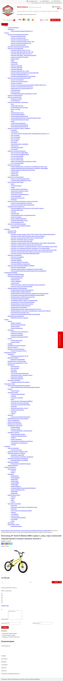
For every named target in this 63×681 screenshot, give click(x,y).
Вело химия (14, 370)
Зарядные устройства (16, 185)
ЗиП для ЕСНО (14, 149)
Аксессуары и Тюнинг (10, 384)
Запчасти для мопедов (16, 83)
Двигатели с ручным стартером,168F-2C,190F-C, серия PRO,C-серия (27, 238)
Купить (56, 582)
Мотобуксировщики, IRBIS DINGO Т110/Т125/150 (23, 170)
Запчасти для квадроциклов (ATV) (19, 81)
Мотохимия (14, 199)
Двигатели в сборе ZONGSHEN (18, 267)
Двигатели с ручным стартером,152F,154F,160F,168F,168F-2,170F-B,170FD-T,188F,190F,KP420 (33, 243)
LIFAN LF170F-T (14, 64)
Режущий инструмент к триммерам (19, 144)
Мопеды (10, 321)
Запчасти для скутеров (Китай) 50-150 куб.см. (22, 86)
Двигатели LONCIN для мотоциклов (19, 262)
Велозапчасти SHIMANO (17, 377)
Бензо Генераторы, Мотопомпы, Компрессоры (22, 457)
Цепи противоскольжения (17, 222)
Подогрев (13, 444)
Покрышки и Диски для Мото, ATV (16, 206)
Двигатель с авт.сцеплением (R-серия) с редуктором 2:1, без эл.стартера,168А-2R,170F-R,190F (34, 250)
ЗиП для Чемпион (15, 139)
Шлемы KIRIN (14, 491)
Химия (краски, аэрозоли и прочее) (19, 191)
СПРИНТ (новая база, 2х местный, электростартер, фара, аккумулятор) (28, 284)
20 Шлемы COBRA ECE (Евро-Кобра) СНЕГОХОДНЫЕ (23, 488)
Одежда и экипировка (10, 467)
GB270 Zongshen (15, 59)
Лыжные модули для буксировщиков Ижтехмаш (23, 302)
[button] (31, 551)
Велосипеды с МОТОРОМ (14, 380)
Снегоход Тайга (14, 175)
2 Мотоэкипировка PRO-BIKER (18, 517)
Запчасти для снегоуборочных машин (17, 224)
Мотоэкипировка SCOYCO (14, 495)
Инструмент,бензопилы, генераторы (16, 453)
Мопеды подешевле (16, 323)
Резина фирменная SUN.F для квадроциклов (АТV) (23, 215)
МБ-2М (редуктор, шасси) (17, 112)
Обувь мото (14, 509)
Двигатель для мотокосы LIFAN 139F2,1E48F (21, 241)
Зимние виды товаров (16, 526)
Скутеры (10, 338)
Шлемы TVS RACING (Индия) (18, 490)
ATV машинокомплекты (16, 278)
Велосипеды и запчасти (10, 352)
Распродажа (11, 29)
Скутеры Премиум (15, 342)
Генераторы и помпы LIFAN (17, 455)
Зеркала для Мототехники (14, 422)
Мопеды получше (15, 326)
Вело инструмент (15, 368)
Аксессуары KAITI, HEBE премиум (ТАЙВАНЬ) (22, 401)
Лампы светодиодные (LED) (17, 198)
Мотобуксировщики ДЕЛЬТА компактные (21, 291)
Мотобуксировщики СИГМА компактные (21, 305)
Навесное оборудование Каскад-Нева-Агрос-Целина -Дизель (26, 118)
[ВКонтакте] (2, 544)
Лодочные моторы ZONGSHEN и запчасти (21, 180)
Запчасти (7, 33)
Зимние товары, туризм (13, 524)
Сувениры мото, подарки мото (15, 425)
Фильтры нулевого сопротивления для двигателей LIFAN (24, 72)
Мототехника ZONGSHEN (17, 335)
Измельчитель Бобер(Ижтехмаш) (16, 274)
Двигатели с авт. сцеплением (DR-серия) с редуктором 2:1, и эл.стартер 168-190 (30, 248)
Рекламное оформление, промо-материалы (21, 430)
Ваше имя (35, 623)
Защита (13, 498)
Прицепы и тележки (13, 347)
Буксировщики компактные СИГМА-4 (20, 298)
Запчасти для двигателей (17, 79)
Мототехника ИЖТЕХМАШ (11, 272)
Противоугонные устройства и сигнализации (22, 441)
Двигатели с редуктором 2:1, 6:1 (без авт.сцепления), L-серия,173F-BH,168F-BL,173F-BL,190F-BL (34, 246)
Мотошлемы (11, 474)
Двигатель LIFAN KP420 (16, 69)
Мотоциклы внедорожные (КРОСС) (19, 337)
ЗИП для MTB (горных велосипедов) (20, 373)
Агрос (12, 104)
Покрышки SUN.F (15, 213)
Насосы (13, 187)
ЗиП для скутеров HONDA (17, 163)
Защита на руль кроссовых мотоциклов (20, 417)
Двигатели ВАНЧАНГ (16, 258)
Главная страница (5, 530)
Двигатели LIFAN (12, 232)
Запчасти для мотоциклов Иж (18, 36)
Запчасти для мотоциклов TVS (15, 95)
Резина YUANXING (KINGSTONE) (18, 218)
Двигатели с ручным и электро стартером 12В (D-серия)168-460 (26, 245)
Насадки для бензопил (13, 448)
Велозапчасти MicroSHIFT (17, 378)
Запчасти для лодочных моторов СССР (20, 178)
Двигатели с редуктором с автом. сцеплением (22, 239)
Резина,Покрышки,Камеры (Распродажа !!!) (22, 31)
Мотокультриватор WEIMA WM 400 (19, 125)
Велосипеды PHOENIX (13, 357)
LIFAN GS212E (14, 62)
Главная (3, 656)
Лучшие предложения (13, 27)
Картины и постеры (15, 429)
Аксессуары (14, 130)
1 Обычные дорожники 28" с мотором (20, 382)
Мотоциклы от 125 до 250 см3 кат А (19, 331)
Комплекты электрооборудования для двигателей (23, 76)
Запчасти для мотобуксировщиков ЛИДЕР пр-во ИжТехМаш (25, 314)
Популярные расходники (17, 147)
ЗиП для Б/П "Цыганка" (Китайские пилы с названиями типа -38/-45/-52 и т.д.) (30, 133)
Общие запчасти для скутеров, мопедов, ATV (22, 88)
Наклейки (13, 396)
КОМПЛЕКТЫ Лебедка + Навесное (19, 317)
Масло (12, 184)
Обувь (12, 500)
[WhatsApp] (9, 544)
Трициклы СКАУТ (15, 283)
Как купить (25, 11)
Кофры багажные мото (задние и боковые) (18, 418)
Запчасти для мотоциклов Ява (18, 45)
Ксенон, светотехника (16, 439)
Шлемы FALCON (15, 476)
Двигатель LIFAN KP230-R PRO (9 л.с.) (20, 74)
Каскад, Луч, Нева (15, 109)
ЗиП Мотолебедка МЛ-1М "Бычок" (19, 107)
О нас (40, 11)
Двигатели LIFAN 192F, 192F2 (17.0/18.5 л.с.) (21, 53)
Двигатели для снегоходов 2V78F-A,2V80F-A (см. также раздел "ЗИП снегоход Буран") (32, 251)
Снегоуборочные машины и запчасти (17, 345)
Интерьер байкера (15, 427)
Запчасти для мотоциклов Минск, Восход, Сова (22, 41)
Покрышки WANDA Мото (17, 210)
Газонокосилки (14, 132)
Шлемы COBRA (14, 484)
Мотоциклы (11, 330)
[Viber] (7, 544)
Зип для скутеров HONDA (17, 156)
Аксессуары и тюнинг (13, 392)
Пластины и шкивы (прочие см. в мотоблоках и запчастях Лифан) (27, 269)
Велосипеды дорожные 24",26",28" (19, 356)
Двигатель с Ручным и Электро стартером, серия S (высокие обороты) (28, 236)
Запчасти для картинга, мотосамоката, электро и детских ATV (23, 201)
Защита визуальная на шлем (18, 434)
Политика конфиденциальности (10, 673)
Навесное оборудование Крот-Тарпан (20, 119)
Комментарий (4, 619)
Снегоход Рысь (14, 173)
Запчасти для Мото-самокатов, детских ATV (21, 203)
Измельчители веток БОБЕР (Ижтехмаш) (21, 463)
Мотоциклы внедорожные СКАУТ (16, 276)
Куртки (12, 521)
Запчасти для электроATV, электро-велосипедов (22, 205)
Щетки (12, 399)
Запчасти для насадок (16, 450)
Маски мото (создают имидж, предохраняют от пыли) (24, 507)
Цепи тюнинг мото (15, 92)
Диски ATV (13, 211)
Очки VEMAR (14, 519)
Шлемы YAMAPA (15, 483)
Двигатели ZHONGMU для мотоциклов (20, 264)
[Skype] (11, 544)
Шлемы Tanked (14, 481)
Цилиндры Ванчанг (15, 90)
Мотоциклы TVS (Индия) (17, 333)
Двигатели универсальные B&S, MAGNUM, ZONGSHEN (21, 265)
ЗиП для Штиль (15, 140)
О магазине (4, 665)
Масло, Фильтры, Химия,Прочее (16, 182)
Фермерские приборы (13, 462)
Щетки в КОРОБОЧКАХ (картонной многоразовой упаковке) (25, 387)
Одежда (13, 472)
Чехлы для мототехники (13, 420)
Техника (6, 319)
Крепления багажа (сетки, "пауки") (19, 408)
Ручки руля (13, 411)
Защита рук (10, 415)
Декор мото (14, 406)
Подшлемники (14, 514)
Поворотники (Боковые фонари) (19, 436)
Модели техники (15, 390)
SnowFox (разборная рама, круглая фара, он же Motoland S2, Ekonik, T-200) (29, 166)
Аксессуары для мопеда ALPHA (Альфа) (20, 404)
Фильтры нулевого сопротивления (19, 189)
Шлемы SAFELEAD (15, 477)
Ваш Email (3, 623)
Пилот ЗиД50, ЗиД (15, 100)
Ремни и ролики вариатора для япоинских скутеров (23, 161)
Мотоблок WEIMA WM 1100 (17, 114)
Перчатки (13, 470)
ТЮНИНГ (13, 413)
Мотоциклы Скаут (15, 279)
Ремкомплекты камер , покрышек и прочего (21, 375)
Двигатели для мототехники (14, 255)
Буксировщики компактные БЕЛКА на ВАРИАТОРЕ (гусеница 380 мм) (27, 295)
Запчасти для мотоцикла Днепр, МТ (20, 39)
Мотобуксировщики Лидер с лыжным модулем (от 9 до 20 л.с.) (26, 309)
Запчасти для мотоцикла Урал (18, 38)
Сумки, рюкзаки (15, 516)
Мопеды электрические (17, 328)
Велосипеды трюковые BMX (18, 359)
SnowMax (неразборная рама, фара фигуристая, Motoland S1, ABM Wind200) (29, 168)
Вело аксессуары (15, 366)
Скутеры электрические (17, 340)
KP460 (12, 60)
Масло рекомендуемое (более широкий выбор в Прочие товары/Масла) (28, 271)
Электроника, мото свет (13, 432)
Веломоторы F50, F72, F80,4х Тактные (17, 361)
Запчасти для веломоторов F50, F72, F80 (17, 363)
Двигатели (7, 229)
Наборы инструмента (13, 465)
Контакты (56, 11)
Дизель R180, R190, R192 (17, 105)
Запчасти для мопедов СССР (14, 97)
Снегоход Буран (15, 172)
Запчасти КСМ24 (15, 227)
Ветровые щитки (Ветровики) (15, 423)
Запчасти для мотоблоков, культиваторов (18, 102)
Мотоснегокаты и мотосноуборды (19, 307)
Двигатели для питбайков (17, 257)
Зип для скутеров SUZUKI (17, 158)
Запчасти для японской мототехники (17, 151)
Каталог (19, 11)
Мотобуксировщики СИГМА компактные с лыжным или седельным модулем (29, 293)
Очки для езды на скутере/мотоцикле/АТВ (21, 510)
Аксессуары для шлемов (17, 397)
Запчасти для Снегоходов (14, 165)
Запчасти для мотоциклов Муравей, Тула (21, 43)
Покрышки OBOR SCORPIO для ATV (19, 220)
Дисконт (50, 11)
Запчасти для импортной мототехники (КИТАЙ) (19, 78)
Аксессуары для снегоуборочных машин (20, 225)
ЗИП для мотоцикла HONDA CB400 (19, 152)
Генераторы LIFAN (12, 231)
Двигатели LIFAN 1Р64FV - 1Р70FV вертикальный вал (23, 55)
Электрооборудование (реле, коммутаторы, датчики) (24, 93)
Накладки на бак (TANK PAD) (18, 394)
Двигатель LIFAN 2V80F (16, 66)
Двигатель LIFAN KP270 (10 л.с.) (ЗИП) (20, 71)
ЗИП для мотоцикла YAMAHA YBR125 (20, 154)
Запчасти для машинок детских (18, 351)
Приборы (13, 437)
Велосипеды (11, 354)
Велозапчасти (11, 364)
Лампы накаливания (16, 196)
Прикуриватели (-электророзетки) (19, 443)
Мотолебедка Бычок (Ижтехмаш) (16, 316)
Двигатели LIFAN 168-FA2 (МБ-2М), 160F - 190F (22, 52)
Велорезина (14, 371)
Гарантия (45, 11)
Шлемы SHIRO (14, 479)
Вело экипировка (12, 469)
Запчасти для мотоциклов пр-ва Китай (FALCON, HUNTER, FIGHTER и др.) (28, 85)
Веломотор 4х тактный (16, 99)
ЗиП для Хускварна (15, 137)
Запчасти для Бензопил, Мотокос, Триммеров (19, 128)
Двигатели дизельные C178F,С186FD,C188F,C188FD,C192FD (25, 253)
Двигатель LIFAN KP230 (16, 67)
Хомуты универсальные (16, 192)
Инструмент (7, 446)
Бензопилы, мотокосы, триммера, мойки (18, 451)
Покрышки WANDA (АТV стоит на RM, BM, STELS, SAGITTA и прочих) (27, 208)
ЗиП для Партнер (15, 135)
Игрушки (10, 389)
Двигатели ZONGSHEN (16, 260)
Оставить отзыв (5, 605)
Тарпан (12, 121)
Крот (12, 111)
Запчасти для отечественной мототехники (18, 34)
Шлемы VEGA (14, 493)
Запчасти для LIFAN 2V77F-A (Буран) (19, 57)
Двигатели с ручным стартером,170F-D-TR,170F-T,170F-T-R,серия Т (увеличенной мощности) (33, 234)
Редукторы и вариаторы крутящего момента (18, 46)
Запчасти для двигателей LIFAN (15, 48)
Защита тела (14, 505)
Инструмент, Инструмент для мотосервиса (18, 458)
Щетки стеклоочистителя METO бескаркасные (19, 385)
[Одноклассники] (4, 544)
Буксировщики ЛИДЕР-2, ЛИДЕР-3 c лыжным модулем (24, 300)
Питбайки (10, 344)
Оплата (31, 11)
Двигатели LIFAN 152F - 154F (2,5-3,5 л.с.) (21, 50)
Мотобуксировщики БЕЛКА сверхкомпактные (22, 290)
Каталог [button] (4, 24)
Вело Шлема (11, 523)
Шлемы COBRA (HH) (16, 486)
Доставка (35, 11)
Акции (6, 26)
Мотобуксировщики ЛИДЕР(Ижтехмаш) (17, 288)
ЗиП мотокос (14, 142)
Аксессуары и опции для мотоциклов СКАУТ (21, 286)
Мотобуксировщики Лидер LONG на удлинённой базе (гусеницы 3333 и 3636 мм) (30, 311)
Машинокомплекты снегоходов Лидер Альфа (22, 304)
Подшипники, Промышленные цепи (20, 194)
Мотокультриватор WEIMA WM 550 (19, 116)
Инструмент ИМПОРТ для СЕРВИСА (19, 460)
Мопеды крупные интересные (18, 324)
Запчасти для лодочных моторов (16, 177)
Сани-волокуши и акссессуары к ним (20, 312)
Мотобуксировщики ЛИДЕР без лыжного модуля (23, 297)
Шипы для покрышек (16, 217)
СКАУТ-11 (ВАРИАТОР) (16, 281)
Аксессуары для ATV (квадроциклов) (20, 403)
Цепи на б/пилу (15, 145)
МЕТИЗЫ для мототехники (17, 410)
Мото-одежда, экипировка (14, 503)
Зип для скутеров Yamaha (17, 159)
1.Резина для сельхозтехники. (18, 123)
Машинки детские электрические (16, 349)
